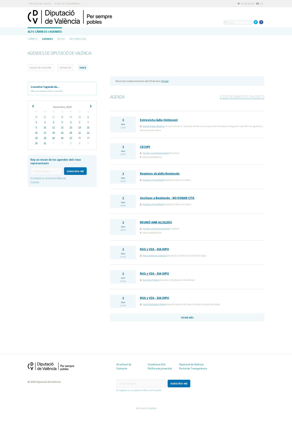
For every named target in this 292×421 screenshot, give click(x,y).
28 (62, 116)
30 (79, 116)
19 (62, 132)
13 (71, 127)
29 (71, 116)
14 (79, 127)
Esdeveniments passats (242, 97)
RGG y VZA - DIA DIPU (154, 249)
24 (45, 137)
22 (88, 132)
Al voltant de (123, 364)
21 (79, 132)
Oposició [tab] (65, 67)
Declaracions (77, 38)
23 (36, 137)
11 (53, 127)
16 (36, 132)
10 (45, 127)
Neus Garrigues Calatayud (155, 255)
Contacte (121, 368)
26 (45, 116)
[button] (75, 171)
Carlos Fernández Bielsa (154, 304)
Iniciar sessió (247, 3)
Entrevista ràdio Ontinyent (159, 120)
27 (53, 116)
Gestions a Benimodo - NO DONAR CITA (167, 198)
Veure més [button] (187, 317)
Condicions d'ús (156, 364)
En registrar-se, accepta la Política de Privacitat (138, 390)
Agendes (47, 38)
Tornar (165, 81)
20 (71, 132)
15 (88, 127)
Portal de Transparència (67, 3)
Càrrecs (33, 38)
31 (45, 143)
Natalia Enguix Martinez (154, 126)
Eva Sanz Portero (151, 280)
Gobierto (152, 408)
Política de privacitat (160, 368)
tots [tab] (82, 67)
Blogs (61, 38)
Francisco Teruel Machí (153, 180)
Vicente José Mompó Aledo (156, 153)
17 (45, 132)
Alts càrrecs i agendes (45, 31)
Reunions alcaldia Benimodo (160, 174)
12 (62, 127)
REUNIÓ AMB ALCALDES (156, 222)
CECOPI (145, 147)
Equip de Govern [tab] (40, 67)
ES (262, 3)
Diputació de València (40, 3)
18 (53, 132)
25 (36, 116)
